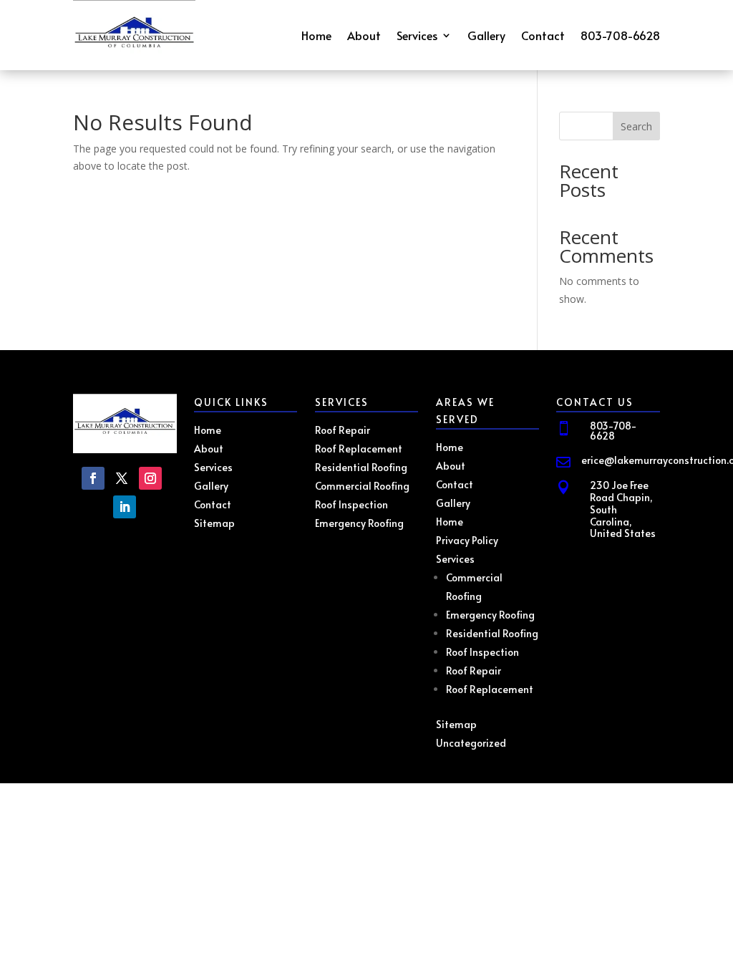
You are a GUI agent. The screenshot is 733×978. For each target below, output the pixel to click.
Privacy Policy (467, 540)
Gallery (486, 36)
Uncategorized (471, 743)
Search (636, 126)
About (364, 36)
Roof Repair (473, 670)
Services (417, 36)
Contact (543, 36)
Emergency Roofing (490, 614)
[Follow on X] (121, 478)
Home (316, 36)
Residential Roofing (492, 633)
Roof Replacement (489, 689)
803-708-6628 (620, 36)
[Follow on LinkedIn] (124, 506)
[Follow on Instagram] (150, 478)
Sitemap (456, 724)
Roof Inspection (482, 652)
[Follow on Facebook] (93, 478)
